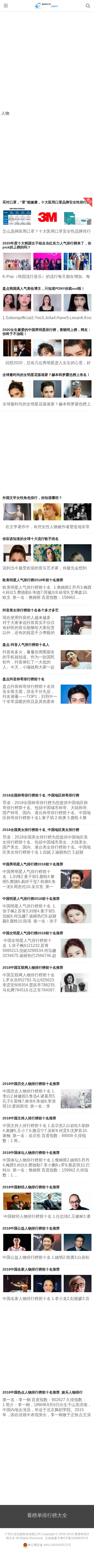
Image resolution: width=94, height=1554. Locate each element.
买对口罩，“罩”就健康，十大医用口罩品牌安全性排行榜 (46, 202)
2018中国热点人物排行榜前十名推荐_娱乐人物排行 (43, 1392)
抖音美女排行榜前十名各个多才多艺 (31, 610)
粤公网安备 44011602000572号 (49, 1545)
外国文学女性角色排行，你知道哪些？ (32, 498)
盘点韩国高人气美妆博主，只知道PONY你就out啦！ (44, 288)
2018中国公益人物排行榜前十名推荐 (31, 1228)
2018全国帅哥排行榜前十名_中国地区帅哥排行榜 (41, 795)
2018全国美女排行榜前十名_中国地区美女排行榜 (41, 830)
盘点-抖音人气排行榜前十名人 (26, 645)
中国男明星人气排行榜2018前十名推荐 (33, 864)
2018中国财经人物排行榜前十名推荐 (31, 1187)
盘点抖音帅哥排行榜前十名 (24, 679)
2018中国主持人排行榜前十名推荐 (29, 1118)
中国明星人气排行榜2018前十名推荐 (31, 899)
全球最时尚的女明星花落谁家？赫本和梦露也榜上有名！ (46, 375)
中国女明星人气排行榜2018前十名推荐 (33, 933)
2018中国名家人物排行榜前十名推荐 (31, 1269)
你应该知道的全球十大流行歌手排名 (31, 539)
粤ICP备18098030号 (74, 1538)
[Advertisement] (47, 61)
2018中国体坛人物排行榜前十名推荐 (31, 1153)
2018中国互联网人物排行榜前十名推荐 (33, 967)
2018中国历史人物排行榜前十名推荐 (31, 1084)
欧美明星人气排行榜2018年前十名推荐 (33, 580)
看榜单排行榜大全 (47, 6)
